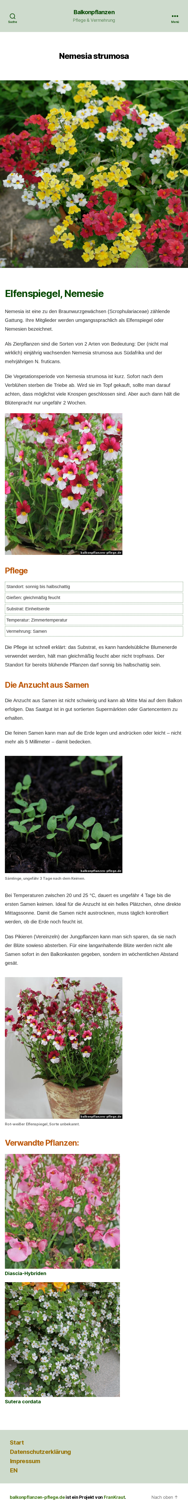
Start (17, 1442)
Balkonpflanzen (93, 12)
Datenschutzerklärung (40, 1451)
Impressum (25, 1461)
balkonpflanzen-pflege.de (37, 1497)
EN (14, 1470)
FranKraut (114, 1497)
